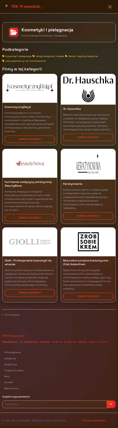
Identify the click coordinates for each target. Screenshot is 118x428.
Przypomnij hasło (13, 370)
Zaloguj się (10, 358)
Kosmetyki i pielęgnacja (18, 56)
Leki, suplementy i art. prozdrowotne (25, 60)
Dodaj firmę (10, 364)
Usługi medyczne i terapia (49, 56)
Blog (6, 376)
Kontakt (8, 382)
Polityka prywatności (94, 420)
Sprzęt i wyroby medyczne (83, 56)
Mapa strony (11, 388)
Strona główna (12, 352)
